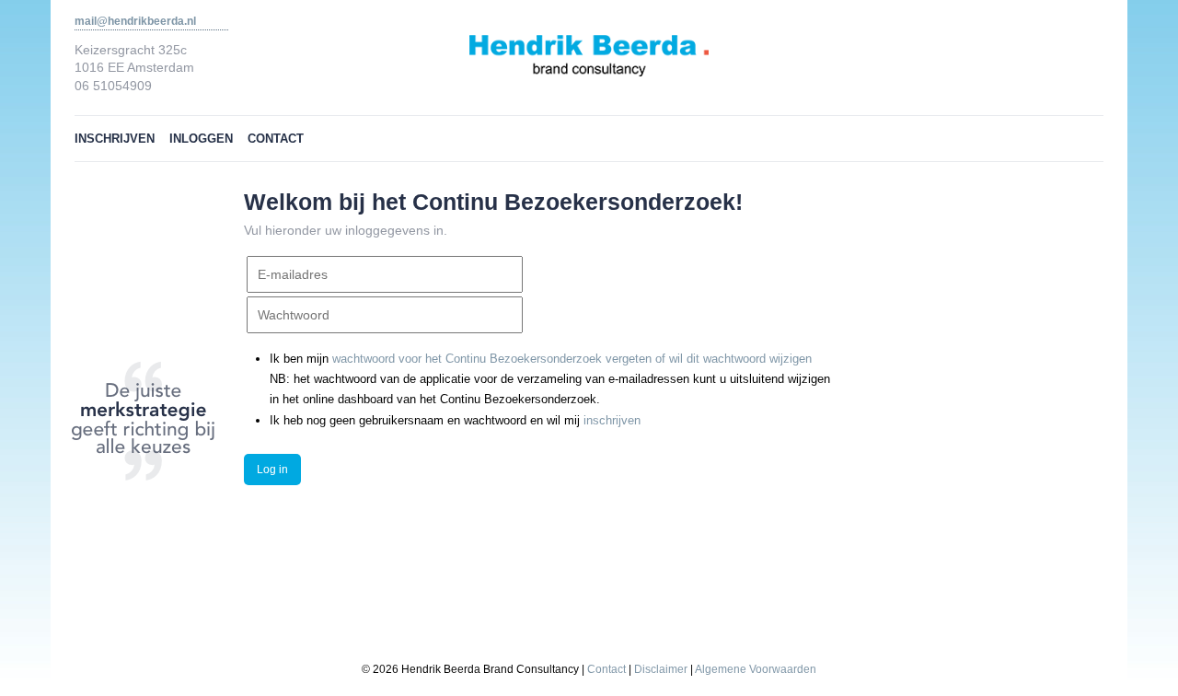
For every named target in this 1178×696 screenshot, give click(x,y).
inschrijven (612, 420)
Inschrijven (115, 138)
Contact (276, 138)
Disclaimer (660, 669)
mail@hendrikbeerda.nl (135, 21)
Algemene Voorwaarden (755, 669)
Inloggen (201, 138)
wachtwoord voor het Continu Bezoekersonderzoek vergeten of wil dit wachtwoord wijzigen (572, 358)
